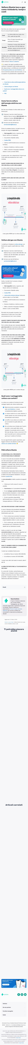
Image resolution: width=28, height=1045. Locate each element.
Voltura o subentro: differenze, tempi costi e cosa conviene (13, 971)
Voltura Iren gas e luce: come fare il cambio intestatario (13, 909)
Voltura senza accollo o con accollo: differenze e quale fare (12, 835)
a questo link (8, 476)
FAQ (5, 93)
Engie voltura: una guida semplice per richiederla (12, 921)
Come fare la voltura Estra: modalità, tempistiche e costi (12, 903)
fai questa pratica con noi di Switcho (12, 70)
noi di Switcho (11, 409)
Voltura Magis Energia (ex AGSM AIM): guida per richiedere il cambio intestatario (14, 915)
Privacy (6, 1023)
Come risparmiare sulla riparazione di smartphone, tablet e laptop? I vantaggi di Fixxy (12, 709)
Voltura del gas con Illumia (11, 86)
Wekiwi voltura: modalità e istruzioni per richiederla (13, 866)
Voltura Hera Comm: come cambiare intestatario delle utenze (12, 897)
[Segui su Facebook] (18, 994)
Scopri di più (18, 1037)
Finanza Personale (12, 713)
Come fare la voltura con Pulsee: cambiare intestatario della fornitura (13, 860)
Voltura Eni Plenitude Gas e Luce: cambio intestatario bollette (13, 934)
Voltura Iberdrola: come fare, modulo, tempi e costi (13, 884)
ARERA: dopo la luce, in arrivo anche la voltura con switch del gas (12, 822)
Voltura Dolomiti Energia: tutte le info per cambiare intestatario (13, 878)
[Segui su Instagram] (22, 994)
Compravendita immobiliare (14, 768)
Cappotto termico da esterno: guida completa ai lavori (13, 680)
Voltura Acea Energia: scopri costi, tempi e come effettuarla (13, 965)
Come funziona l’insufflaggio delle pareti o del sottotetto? (12, 652)
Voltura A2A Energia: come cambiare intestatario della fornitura (12, 928)
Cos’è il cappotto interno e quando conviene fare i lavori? (13, 738)
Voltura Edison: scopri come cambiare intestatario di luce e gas (12, 952)
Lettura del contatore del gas (11, 295)
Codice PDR (7, 292)
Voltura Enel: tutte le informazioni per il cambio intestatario (12, 959)
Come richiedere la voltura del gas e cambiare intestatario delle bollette (12, 829)
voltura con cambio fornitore (8, 443)
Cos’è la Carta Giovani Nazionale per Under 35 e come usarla (13, 793)
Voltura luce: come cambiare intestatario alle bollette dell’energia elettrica (14, 847)
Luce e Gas (10, 622)
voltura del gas (19, 244)
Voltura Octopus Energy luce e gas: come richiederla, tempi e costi (13, 810)
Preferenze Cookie (22, 1023)
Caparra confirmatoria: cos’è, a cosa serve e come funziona (13, 765)
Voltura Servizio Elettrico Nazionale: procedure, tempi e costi (11, 946)
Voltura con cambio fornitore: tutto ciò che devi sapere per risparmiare (13, 853)
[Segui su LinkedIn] (25, 994)
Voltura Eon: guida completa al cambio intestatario (12, 940)
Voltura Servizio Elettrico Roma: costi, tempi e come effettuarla (13, 841)
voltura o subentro (14, 61)
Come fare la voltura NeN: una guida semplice (12, 872)
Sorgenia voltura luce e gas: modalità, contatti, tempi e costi (12, 891)
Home (6, 622)
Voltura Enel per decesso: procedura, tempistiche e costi (12, 816)
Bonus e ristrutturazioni (14, 655)
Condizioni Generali (14, 1023)
